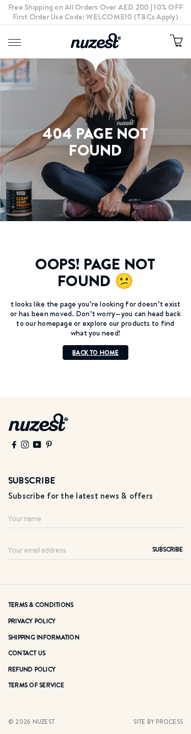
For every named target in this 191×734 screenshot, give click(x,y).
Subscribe (167, 549)
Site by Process (158, 721)
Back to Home (95, 352)
